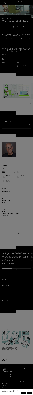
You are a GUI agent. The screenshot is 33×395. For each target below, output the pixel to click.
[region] (16, 392)
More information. (12, 391)
